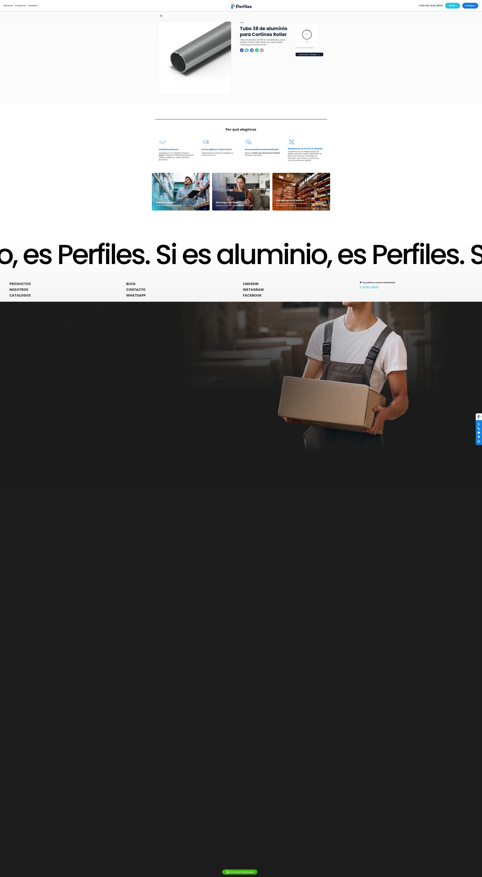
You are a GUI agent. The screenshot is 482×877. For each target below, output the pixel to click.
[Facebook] (242, 50)
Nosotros (8, 5)
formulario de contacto (298, 158)
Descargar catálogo (308, 54)
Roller (242, 22)
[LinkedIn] (252, 50)
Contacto (33, 5)
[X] (247, 50)
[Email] (262, 50)
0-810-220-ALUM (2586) (431, 5)
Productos (20, 5)
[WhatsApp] (257, 50)
